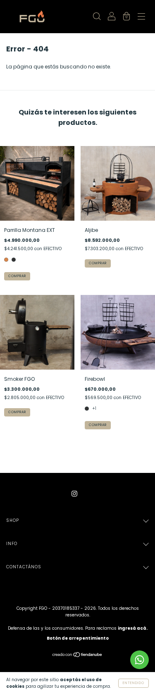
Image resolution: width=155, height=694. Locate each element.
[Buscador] (97, 17)
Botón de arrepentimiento (78, 638)
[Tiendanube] (77, 655)
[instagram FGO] (74, 493)
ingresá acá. (133, 628)
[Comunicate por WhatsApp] (139, 659)
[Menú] (141, 17)
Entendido (133, 683)
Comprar (17, 276)
